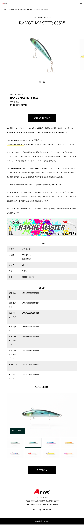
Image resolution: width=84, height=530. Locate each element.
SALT (35, 17)
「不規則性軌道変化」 (15, 144)
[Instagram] (34, 510)
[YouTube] (44, 510)
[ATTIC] (5, 3)
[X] (37, 510)
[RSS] (50, 510)
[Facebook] (40, 510)
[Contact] (47, 510)
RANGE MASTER (44, 17)
